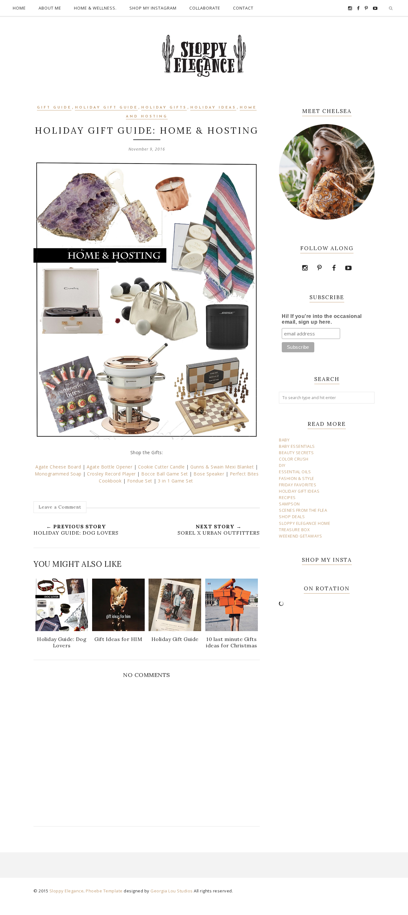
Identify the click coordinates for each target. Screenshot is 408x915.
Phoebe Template (104, 891)
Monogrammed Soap (58, 474)
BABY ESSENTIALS (297, 446)
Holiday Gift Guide (106, 107)
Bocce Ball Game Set (165, 474)
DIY (282, 465)
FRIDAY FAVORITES (297, 485)
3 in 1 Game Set (176, 481)
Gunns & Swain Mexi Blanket (222, 467)
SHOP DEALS (292, 516)
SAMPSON (289, 504)
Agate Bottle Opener (110, 467)
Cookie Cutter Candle (161, 467)
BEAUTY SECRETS (296, 452)
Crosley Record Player (111, 474)
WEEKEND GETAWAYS (300, 536)
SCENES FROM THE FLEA (303, 510)
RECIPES (287, 497)
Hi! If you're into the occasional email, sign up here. (322, 319)
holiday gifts (164, 107)
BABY (284, 440)
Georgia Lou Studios (171, 891)
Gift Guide (54, 107)
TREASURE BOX (294, 529)
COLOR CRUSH (294, 459)
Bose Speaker (208, 474)
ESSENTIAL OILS (295, 472)
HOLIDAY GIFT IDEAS (299, 491)
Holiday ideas (213, 107)
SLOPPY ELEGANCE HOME (304, 523)
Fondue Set (139, 481)
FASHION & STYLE (296, 478)
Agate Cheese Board (58, 467)
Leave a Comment (60, 507)
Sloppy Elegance (66, 891)
